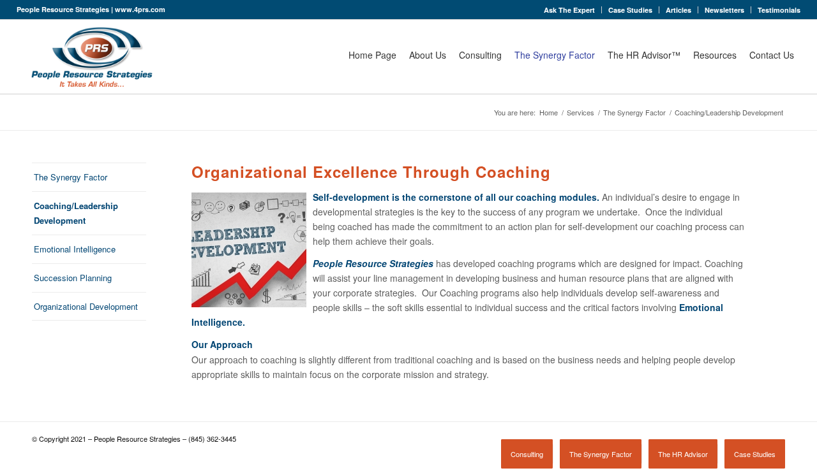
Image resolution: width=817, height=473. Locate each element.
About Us (427, 54)
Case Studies (630, 10)
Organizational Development (86, 306)
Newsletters (724, 10)
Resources (715, 54)
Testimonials (779, 10)
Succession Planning (73, 278)
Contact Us (771, 54)
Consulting (480, 54)
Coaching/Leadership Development (76, 213)
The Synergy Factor (554, 54)
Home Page (372, 54)
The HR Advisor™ (644, 54)
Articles (678, 10)
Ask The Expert (569, 10)
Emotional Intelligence (75, 249)
